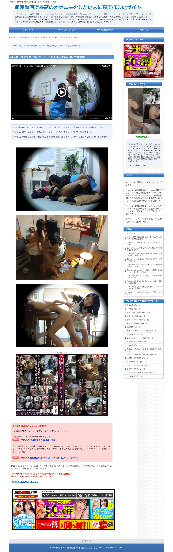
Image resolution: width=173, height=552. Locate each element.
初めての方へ (132, 233)
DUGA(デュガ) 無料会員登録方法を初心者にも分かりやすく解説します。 (144, 254)
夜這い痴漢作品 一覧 (134, 334)
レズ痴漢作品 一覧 (26, 37)
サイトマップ (86, 541)
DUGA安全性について (106, 30)
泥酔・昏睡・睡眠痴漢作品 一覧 (138, 312)
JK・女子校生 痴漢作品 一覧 (137, 323)
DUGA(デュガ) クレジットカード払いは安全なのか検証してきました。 (144, 265)
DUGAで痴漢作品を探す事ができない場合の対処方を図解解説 (144, 282)
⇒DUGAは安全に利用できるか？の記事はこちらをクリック (50, 458)
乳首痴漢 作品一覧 (133, 327)
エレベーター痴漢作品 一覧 (137, 365)
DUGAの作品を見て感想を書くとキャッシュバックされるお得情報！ (144, 288)
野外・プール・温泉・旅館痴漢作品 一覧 (142, 354)
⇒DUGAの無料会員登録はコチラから (39, 440)
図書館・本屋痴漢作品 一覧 (137, 342)
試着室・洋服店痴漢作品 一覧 (137, 358)
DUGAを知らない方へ (67, 30)
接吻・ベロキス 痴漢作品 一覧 (138, 320)
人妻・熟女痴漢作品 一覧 (136, 316)
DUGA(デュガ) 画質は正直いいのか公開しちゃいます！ (144, 293)
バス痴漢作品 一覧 (133, 309)
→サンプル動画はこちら (137, 165)
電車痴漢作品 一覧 (133, 305)
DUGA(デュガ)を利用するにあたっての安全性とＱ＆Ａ (144, 243)
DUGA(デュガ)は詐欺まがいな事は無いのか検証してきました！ (144, 249)
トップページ (13, 37)
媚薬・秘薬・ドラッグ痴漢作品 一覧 (140, 338)
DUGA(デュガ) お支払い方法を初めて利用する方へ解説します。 (144, 260)
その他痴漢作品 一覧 (134, 376)
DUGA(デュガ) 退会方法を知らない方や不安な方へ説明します (144, 276)
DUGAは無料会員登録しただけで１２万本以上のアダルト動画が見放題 (144, 238)
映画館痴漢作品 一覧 (134, 362)
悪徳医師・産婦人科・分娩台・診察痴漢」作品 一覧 (144, 350)
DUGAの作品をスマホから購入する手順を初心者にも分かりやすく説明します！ (144, 271)
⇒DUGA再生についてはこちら (25, 482)
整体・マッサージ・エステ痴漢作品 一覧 (142, 331)
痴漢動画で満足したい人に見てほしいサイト (86, 548)
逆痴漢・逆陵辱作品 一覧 (136, 369)
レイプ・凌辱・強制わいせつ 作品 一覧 (141, 373)
